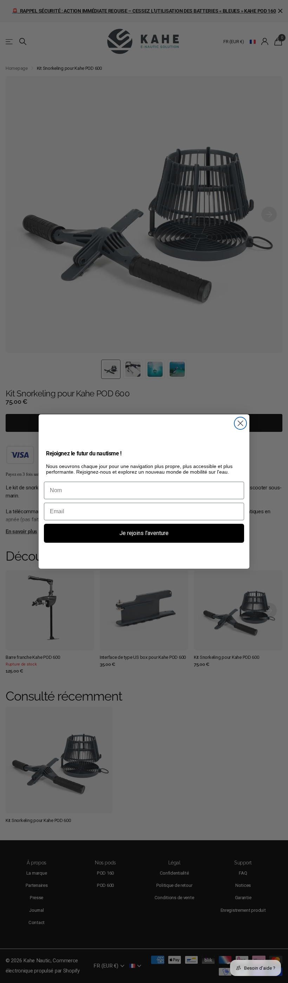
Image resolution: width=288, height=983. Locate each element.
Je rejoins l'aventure (144, 533)
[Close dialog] (240, 423)
